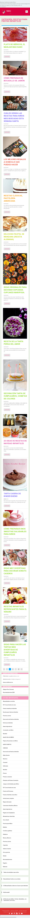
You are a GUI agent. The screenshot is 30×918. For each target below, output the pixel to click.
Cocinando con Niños (8, 730)
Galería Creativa (7, 848)
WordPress (24, 909)
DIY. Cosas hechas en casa (9, 704)
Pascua (5, 773)
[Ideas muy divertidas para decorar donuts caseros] (15, 557)
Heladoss (5, 834)
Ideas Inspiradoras (7, 726)
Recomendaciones (7, 859)
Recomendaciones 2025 (9, 692)
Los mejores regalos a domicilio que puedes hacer (15, 162)
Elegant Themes (12, 909)
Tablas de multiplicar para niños (11, 872)
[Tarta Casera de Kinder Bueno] (15, 475)
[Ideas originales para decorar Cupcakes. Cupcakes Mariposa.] (15, 268)
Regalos (5, 863)
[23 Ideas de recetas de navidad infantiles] (15, 426)
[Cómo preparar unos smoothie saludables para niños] (15, 518)
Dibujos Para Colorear (8, 689)
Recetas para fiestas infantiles (10, 712)
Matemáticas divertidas (9, 816)
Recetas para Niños (23, 910)
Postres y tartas (7, 715)
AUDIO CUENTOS (7, 744)
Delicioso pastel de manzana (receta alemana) (14, 236)
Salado (4, 855)
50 (18, 669)
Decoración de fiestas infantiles (11, 719)
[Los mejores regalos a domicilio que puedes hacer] (15, 146)
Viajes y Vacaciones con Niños (10, 740)
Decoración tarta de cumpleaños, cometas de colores (15, 396)
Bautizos (5, 758)
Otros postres (6, 852)
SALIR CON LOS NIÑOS (8, 737)
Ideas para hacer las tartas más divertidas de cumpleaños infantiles (15, 649)
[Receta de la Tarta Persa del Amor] (15, 323)
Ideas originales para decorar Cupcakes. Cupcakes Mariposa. (15, 290)
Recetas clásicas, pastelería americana (13, 198)
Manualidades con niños (9, 701)
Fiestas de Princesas (8, 791)
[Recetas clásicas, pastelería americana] (15, 186)
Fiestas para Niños (6, 910)
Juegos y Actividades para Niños (11, 784)
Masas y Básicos (7, 837)
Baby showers (6, 755)
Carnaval (5, 762)
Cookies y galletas (7, 830)
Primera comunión (7, 776)
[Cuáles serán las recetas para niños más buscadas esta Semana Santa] (15, 103)
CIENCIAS (5, 748)
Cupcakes (5, 845)
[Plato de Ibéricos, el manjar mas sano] (15, 34)
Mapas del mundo (7, 802)
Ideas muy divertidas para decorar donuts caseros (15, 571)
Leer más (7, 56)
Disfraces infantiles (8, 722)
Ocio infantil (6, 820)
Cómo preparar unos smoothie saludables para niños (15, 531)
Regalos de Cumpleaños (9, 812)
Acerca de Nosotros (8, 682)
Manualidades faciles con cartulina (11, 879)
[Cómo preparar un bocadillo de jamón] (15, 68)
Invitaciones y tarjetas (8, 798)
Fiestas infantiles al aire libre (10, 794)
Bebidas (5, 827)
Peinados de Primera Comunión (10, 780)
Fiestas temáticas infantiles (10, 708)
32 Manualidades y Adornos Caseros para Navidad (15, 885)
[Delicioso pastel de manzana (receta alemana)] (15, 223)
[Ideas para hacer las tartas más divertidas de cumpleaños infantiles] (15, 634)
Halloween (5, 766)
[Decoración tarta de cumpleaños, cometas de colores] (15, 375)
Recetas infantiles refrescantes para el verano (15, 609)
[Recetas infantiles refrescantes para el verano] (15, 595)
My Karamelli (6, 892)
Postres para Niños (7, 823)
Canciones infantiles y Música (10, 805)
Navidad (5, 733)
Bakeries (5, 866)
